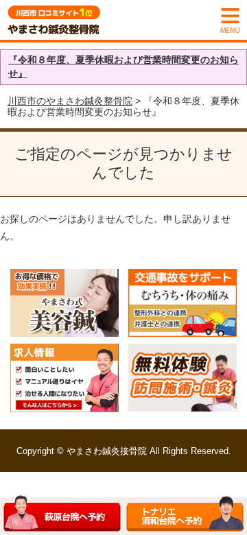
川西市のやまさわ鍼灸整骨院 (70, 100)
